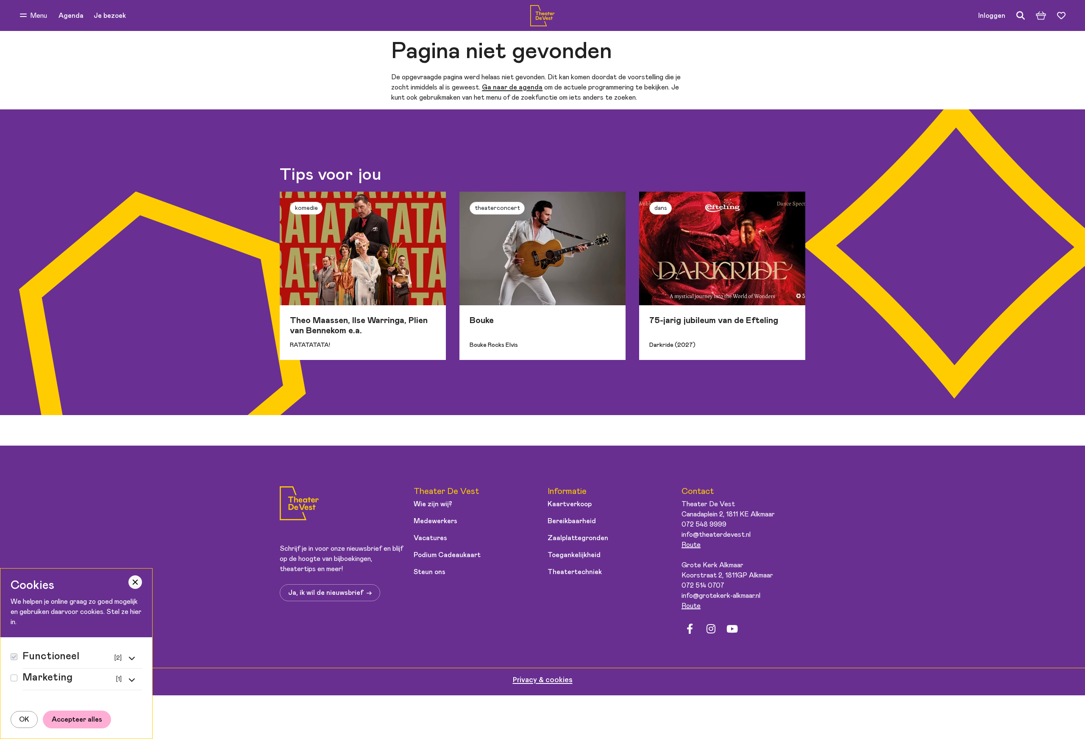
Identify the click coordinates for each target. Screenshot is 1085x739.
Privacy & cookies (543, 680)
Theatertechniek (575, 572)
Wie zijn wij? (433, 504)
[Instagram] (711, 629)
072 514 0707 (703, 585)
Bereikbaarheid (572, 521)
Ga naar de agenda (512, 87)
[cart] (1041, 15)
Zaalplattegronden (578, 538)
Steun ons (429, 572)
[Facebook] (690, 629)
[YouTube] (732, 629)
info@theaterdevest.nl (716, 534)
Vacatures (430, 538)
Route (691, 544)
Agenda (70, 15)
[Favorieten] (1061, 15)
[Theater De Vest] (542, 15)
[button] (33, 15)
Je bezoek (110, 15)
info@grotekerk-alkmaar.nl (721, 595)
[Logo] (299, 504)
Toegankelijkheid (574, 555)
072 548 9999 (704, 524)
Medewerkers (435, 521)
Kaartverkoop (570, 504)
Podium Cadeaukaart (447, 555)
